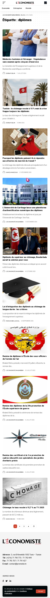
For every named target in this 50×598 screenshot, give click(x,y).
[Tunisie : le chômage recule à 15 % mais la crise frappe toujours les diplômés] (25, 92)
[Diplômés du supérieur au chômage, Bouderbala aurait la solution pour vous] (25, 241)
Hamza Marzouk (12, 172)
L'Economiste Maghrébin (14, 222)
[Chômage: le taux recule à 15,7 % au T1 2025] (25, 491)
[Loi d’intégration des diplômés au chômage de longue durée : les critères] (25, 290)
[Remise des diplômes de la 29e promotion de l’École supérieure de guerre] (25, 389)
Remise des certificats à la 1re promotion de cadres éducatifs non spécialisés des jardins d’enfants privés (23, 458)
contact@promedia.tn (17, 564)
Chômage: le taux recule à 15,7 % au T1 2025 (23, 507)
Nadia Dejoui (10, 519)
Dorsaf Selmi (10, 73)
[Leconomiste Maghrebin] (25, 3)
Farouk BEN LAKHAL (12, 321)
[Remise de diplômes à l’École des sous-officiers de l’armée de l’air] (25, 340)
